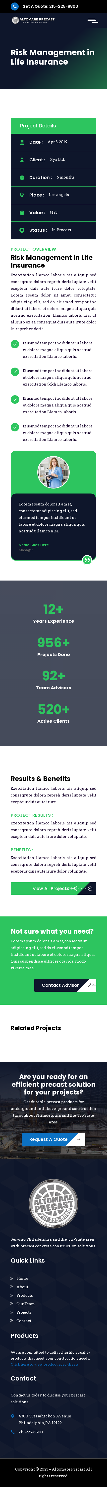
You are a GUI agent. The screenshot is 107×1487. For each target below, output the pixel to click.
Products (24, 1295)
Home (22, 1278)
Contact (23, 1321)
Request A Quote (48, 1139)
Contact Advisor (60, 985)
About (22, 1287)
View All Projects (51, 888)
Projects (23, 1312)
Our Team (25, 1304)
